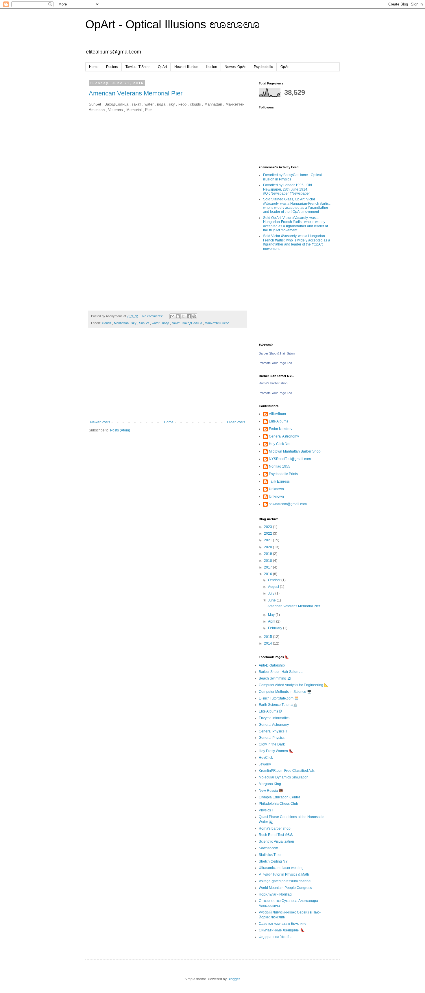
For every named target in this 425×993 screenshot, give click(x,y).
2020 (268, 547)
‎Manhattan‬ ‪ (122, 323)
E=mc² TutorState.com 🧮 (279, 698)
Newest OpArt (235, 67)
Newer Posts (100, 422)
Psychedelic (263, 67)
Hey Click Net (279, 444)
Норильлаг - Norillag (275, 894)
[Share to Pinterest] (194, 316)
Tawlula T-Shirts (137, 67)
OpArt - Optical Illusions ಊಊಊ (172, 24)
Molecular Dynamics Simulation (283, 777)
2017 (268, 567)
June (272, 600)
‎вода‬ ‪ (166, 323)
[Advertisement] (167, 377)
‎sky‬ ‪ (134, 323)
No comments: (153, 316)
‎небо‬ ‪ (226, 323)
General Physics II (273, 731)
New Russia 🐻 (271, 791)
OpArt (162, 67)
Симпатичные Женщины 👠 (282, 930)
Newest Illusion (186, 67)
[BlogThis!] (178, 316)
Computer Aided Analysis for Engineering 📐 (293, 685)
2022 (268, 533)
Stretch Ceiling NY (273, 861)
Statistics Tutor (270, 855)
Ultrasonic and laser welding (281, 868)
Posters (112, 67)
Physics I (266, 810)
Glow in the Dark (272, 744)
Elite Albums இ (270, 711)
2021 (268, 540)
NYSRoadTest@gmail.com (290, 459)
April (272, 621)
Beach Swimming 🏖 (275, 678)
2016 (268, 574)
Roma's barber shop (273, 383)
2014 (268, 643)
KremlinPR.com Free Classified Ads (287, 771)
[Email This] (172, 316)
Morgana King (270, 784)
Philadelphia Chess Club (278, 804)
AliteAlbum (277, 414)
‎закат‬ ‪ (176, 323)
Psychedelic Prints (283, 474)
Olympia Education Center (279, 797)
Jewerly (265, 764)
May (272, 615)
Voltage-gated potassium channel (285, 881)
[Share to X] (183, 316)
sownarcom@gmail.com (288, 504)
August (274, 587)
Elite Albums (278, 421)
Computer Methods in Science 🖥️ (285, 692)
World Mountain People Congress (285, 888)
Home (94, 67)
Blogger (234, 979)
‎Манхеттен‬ (213, 323)
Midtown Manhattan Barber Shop (295, 451)
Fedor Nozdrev (280, 429)
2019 (268, 554)
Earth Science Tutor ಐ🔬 (278, 705)
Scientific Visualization (276, 841)
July (271, 593)
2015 (268, 637)
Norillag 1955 (279, 466)
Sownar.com (268, 848)
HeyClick (266, 758)
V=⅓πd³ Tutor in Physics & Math (284, 874)
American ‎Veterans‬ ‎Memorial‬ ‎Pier (135, 93)
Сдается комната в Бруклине (282, 924)
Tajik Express (279, 481)
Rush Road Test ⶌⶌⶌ (276, 835)
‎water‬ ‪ (156, 323)
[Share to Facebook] (189, 316)
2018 (268, 561)
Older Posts (236, 422)
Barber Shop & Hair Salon (277, 353)
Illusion (211, 67)
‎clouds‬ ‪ (107, 323)
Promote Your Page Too (275, 363)
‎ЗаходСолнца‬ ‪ (192, 323)
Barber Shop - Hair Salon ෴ (280, 672)
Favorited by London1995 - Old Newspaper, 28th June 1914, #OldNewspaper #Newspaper (287, 189)
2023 (268, 527)
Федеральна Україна (276, 937)
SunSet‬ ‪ (144, 323)
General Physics (271, 738)
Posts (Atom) (120, 430)
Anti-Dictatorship (272, 665)
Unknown (276, 489)
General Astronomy (284, 436)
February (275, 628)
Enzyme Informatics (274, 718)
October (274, 580)
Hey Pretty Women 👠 (276, 751)
